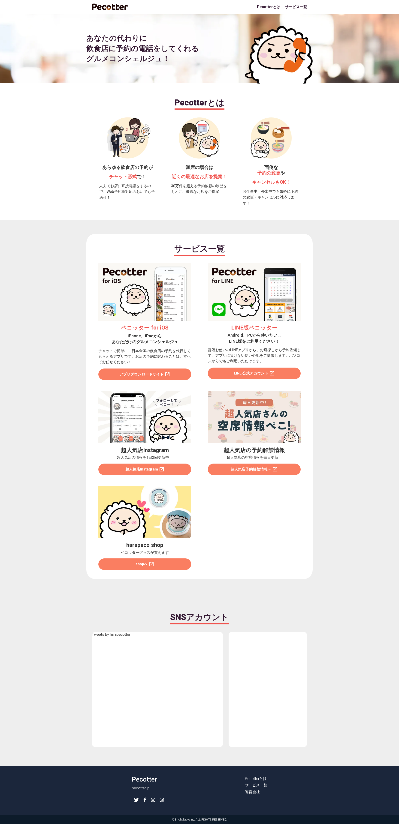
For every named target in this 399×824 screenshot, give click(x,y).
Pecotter (144, 779)
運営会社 (252, 792)
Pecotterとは (268, 7)
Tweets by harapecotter (111, 634)
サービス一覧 (296, 7)
